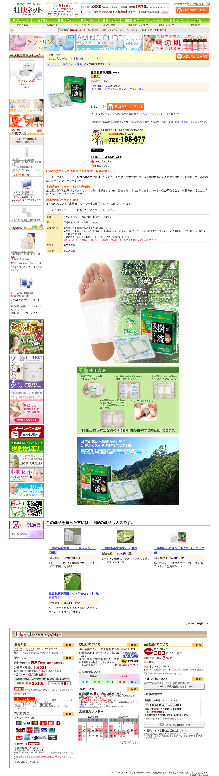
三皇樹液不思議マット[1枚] (119, 548)
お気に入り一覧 (58, 58)
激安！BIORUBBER (157, 30)
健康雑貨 (81, 64)
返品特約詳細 (181, 122)
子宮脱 (103, 30)
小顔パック (136, 30)
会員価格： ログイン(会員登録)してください (117, 89)
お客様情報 (77, 58)
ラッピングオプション (147, 114)
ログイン (93, 58)
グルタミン (112, 30)
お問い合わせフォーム (89, 706)
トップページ (53, 64)
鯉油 (144, 30)
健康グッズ (68, 64)
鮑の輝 (95, 30)
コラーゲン (124, 30)
